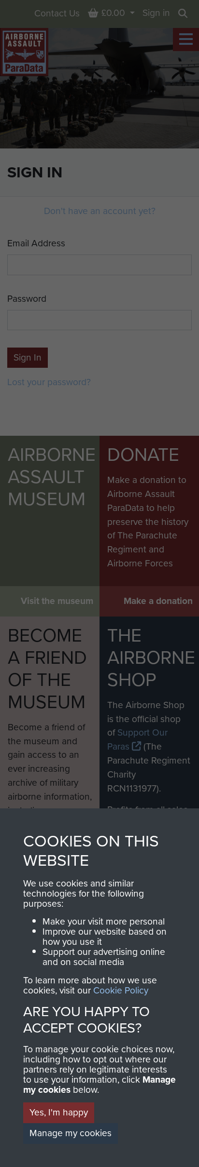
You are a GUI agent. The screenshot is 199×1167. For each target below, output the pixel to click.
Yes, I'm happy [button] (58, 1112)
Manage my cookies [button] (70, 1133)
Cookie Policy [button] (120, 990)
